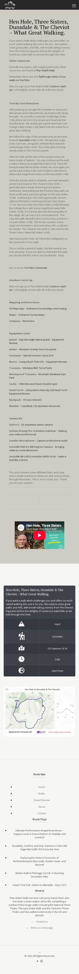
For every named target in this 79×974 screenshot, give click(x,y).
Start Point (57, 670)
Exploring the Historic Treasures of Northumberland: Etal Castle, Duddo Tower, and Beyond (39, 861)
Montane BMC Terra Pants (37, 368)
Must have (28, 321)
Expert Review (42, 800)
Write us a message (42, 927)
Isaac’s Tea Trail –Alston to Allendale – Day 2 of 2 (39, 885)
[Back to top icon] (39, 952)
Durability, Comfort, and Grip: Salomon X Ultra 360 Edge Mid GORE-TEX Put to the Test (39, 847)
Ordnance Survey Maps (31, 314)
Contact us (42, 921)
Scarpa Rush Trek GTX (31, 361)
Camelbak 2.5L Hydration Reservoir (40, 406)
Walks (41, 793)
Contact (41, 813)
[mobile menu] (74, 5)
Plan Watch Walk (45, 70)
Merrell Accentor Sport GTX (38, 355)
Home (41, 787)
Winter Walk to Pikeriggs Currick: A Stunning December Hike (39, 874)
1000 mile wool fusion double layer (38, 384)
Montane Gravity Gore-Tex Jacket (37, 349)
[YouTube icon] (37, 961)
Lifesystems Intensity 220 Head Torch (46, 390)
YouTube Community (35, 267)
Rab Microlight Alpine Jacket (34, 339)
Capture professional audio (52, 440)
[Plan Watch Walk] (10, 4)
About (41, 806)
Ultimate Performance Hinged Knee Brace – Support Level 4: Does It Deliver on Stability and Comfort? (39, 834)
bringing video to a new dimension (36, 448)
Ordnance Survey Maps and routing (46, 308)
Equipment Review (56, 361)
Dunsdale (24, 140)
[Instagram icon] (41, 961)
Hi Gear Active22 (32, 399)
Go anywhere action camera (37, 424)
